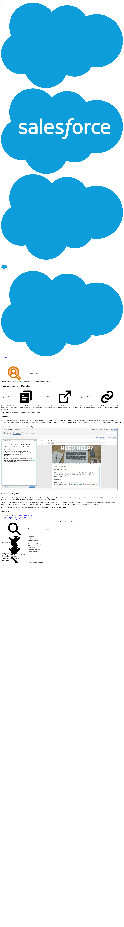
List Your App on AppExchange (13, 519)
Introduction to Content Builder (23, 515)
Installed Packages (54, 522)
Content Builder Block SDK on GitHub (15, 517)
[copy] (11, 416)
